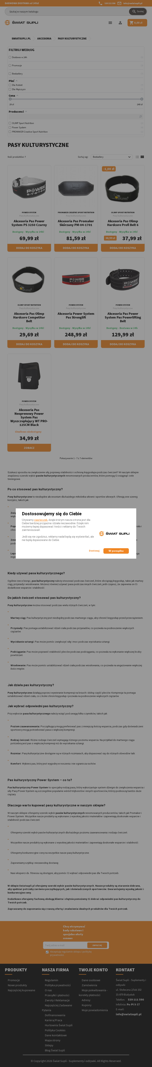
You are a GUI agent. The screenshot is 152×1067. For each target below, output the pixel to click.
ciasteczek (40, 519)
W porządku (116, 550)
